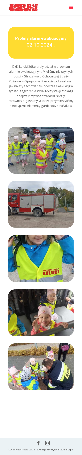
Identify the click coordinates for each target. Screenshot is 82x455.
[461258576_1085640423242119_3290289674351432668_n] (41, 390)
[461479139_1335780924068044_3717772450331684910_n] (41, 227)
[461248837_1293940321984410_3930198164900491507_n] (41, 336)
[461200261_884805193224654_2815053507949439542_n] (41, 281)
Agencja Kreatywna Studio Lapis (55, 449)
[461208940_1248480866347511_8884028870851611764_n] (41, 173)
